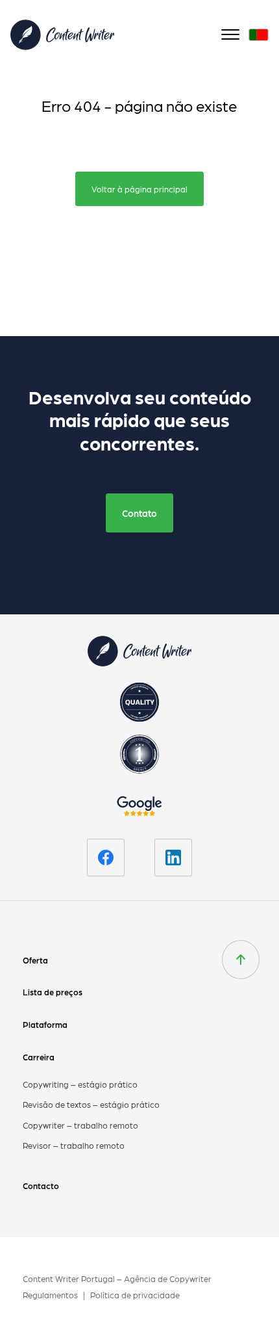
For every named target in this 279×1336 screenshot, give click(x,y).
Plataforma (45, 1024)
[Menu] (230, 35)
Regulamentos (51, 1295)
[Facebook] (106, 857)
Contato (139, 513)
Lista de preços (52, 992)
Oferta (35, 960)
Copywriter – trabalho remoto (80, 1125)
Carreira (39, 1057)
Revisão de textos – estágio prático (91, 1104)
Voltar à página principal (139, 189)
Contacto (41, 1185)
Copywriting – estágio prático (80, 1084)
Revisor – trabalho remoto (74, 1145)
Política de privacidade (135, 1295)
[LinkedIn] (173, 857)
